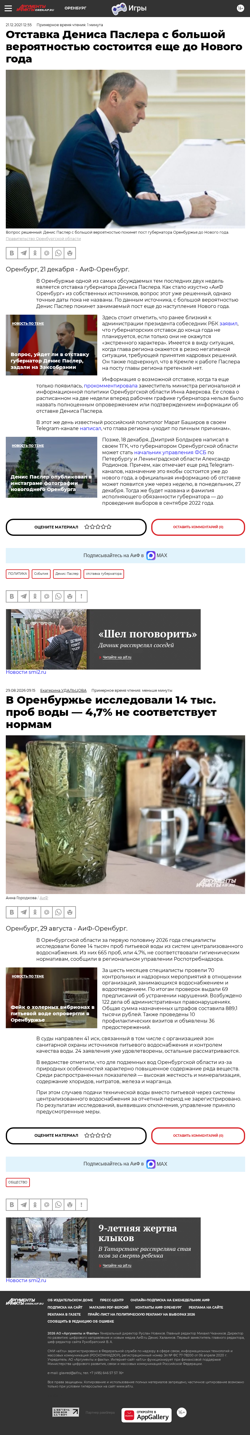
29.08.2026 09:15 (20, 690)
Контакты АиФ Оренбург (158, 1308)
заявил (229, 324)
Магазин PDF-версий (108, 1308)
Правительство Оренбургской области (43, 238)
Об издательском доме (70, 1300)
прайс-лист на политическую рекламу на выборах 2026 (141, 1315)
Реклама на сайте (206, 1308)
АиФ (44, 898)
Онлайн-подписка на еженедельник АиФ (170, 1300)
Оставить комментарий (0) (198, 527)
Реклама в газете (64, 1315)
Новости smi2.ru (26, 672)
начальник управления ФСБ (170, 452)
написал (90, 428)
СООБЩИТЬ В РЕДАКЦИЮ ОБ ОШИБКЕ (81, 1322)
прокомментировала (111, 386)
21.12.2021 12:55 (19, 25)
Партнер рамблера (100, 1412)
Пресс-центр (111, 1300)
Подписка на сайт (65, 1308)
